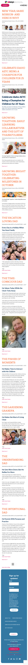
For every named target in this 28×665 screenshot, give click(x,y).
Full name (11, 587)
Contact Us (14, 649)
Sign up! (14, 610)
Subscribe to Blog (6, 567)
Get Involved (9, 627)
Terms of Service (10, 654)
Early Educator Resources (12, 624)
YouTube (20, 659)
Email (10, 581)
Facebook (8, 659)
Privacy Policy (18, 654)
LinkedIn (14, 659)
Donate (5, 5)
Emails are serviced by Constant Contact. (14, 606)
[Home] (14, 2)
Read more (5, 62)
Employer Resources (10, 621)
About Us (7, 618)
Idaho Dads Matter (6, 270)
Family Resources (17, 618)
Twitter (11, 659)
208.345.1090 (14, 643)
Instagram (17, 659)
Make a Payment (14, 652)
